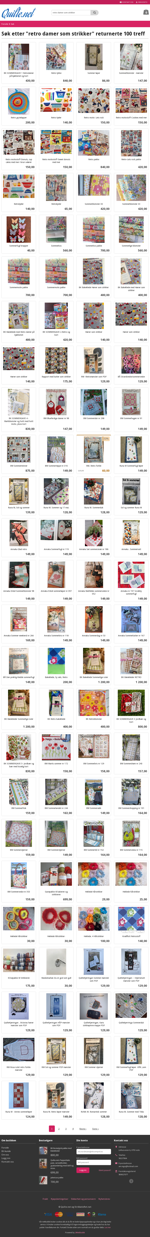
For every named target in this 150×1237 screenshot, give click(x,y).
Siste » (95, 1128)
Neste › (82, 1128)
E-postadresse (83, 1147)
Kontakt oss (7, 1161)
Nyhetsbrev (104, 1198)
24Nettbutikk (80, 1232)
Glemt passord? (105, 1170)
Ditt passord (81, 1158)
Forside (4, 24)
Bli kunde (6, 1151)
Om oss (5, 1154)
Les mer (108, 1227)
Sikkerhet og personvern (83, 1198)
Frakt (45, 1198)
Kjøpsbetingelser (59, 1198)
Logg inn (5, 1158)
